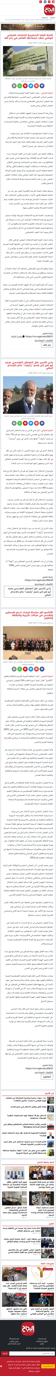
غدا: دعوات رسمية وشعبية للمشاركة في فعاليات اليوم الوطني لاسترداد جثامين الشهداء (26, 1246)
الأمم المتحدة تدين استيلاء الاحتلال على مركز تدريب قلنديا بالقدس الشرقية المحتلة (24, 1290)
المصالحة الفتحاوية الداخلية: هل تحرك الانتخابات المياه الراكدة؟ (24, 1281)
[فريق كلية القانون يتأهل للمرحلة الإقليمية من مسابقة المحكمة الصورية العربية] (14, 1320)
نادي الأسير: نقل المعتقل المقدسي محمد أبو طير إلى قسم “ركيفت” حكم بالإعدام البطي (29, 592)
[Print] (14, 85)
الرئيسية (52, 17)
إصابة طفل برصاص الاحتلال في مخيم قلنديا (28, 1254)
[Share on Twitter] (30, 85)
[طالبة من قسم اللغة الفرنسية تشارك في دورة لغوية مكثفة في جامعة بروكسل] (41, 1320)
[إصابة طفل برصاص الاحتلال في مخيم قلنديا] (50, 1256)
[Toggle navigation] (40, 2)
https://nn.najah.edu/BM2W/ (39, 580)
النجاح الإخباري (49, 9)
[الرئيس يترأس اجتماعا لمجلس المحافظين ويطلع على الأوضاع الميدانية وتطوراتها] (50, 1273)
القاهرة (47, 1077)
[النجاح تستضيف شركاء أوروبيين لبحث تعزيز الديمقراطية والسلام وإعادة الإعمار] (41, 1346)
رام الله (47, 345)
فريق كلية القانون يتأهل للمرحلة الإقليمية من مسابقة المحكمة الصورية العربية (15, 1332)
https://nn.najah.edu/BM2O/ (39, 1215)
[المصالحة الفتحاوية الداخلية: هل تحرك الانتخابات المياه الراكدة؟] (50, 1282)
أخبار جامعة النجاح (45, 1309)
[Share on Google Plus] (36, 85)
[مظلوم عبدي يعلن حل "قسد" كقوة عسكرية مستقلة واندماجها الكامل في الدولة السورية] (50, 1300)
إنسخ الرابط (17, 336)
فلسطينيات (44, 17)
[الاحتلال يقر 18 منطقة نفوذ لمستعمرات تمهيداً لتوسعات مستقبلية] (50, 1265)
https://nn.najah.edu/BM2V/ (39, 1068)
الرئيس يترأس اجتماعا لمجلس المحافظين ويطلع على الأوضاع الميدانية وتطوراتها (24, 1272)
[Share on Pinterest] (25, 85)
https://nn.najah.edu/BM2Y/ (39, 336)
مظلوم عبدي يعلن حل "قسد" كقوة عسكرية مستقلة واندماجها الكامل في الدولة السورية (24, 1299)
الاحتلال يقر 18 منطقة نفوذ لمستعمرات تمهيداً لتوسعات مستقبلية (26, 1264)
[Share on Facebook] (42, 85)
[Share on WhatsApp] (19, 85)
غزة (49, 1224)
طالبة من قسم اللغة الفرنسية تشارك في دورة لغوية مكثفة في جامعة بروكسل (41, 1332)
